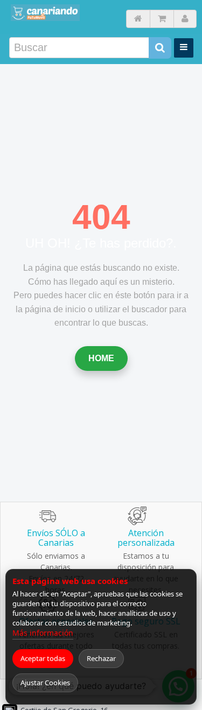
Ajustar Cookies (45, 682)
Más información (42, 633)
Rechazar (101, 658)
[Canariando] (45, 12)
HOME (101, 358)
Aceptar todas (42, 658)
